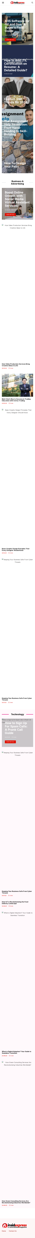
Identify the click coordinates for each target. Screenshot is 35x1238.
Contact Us (13, 1231)
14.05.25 (7, 210)
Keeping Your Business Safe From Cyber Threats (17, 699)
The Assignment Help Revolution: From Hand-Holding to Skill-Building (16, 127)
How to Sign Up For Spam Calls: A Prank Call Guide (16, 728)
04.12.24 (4, 403)
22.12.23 (4, 553)
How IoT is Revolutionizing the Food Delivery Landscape (15, 902)
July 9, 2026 (8, 35)
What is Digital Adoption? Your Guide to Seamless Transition (16, 1052)
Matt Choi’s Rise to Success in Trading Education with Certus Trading (16, 400)
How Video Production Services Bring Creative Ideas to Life (16, 365)
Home (4, 1231)
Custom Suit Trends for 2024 (16, 100)
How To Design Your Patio (15, 164)
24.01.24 (7, 737)
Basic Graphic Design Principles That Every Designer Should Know (15, 549)
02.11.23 (4, 702)
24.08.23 (4, 1055)
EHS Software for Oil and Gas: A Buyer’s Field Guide (17, 26)
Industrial (7, 17)
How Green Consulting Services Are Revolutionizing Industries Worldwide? (16, 1202)
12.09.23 (4, 906)
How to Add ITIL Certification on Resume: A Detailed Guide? (15, 65)
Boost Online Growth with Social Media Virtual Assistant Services (17, 199)
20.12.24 (4, 368)
